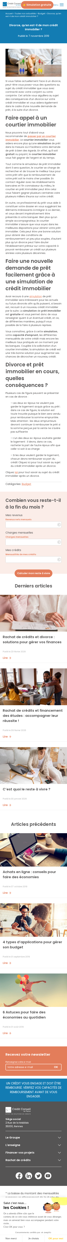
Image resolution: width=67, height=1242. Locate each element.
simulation (35, 296)
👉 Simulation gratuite (37, 5)
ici (16, 472)
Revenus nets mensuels (18, 519)
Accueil (9, 13)
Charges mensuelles (16, 536)
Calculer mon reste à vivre (33, 573)
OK (56, 1067)
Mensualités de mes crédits (20, 554)
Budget (41, 13)
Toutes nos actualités (25, 13)
